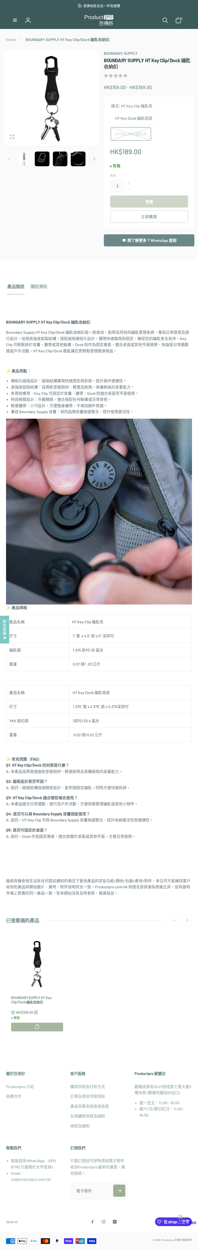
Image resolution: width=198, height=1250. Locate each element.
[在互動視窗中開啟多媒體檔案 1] (51, 98)
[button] (15, 20)
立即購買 (149, 216)
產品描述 (15, 286)
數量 (113, 175)
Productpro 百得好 (172, 1239)
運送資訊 (39, 286)
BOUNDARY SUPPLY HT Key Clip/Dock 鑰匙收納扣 (31, 1000)
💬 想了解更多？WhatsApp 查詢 (149, 240)
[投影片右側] (94, 159)
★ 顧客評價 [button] (4, 630)
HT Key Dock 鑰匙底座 (133, 118)
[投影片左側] (9, 159)
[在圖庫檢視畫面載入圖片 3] (42, 159)
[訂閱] (119, 1191)
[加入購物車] (37, 1026)
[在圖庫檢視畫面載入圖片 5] (78, 159)
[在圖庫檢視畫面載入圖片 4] (60, 159)
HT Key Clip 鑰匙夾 (131, 134)
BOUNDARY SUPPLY (121, 53)
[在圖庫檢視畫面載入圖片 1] (24, 159)
